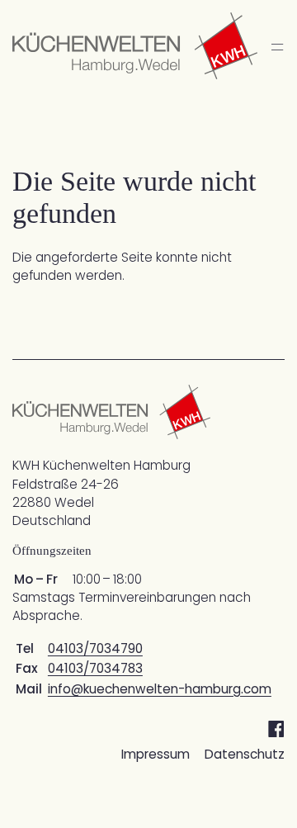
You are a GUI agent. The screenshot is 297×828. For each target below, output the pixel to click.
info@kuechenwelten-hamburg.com (159, 689)
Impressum (155, 754)
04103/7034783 (95, 668)
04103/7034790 (95, 648)
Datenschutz (245, 754)
